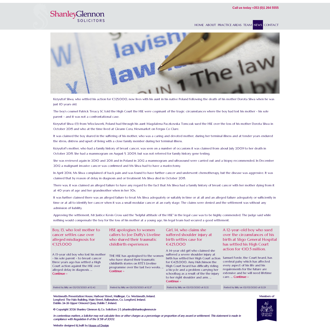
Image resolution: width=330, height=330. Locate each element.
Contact (271, 25)
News (258, 25)
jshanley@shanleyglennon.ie (139, 309)
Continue (58, 273)
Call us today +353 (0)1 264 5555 (255, 7)
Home (199, 25)
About (211, 25)
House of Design (99, 325)
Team (247, 25)
